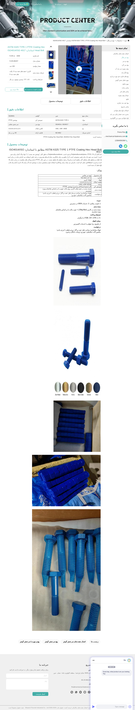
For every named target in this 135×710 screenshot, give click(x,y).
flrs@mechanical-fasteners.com (113, 136)
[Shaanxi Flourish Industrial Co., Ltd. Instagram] (84, 693)
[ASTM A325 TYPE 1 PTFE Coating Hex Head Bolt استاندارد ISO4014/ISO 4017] (80, 69)
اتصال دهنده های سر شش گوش (74, 642)
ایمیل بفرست (40, 694)
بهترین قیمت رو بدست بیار (32, 89)
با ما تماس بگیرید (36, 4)
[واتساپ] (125, 146)
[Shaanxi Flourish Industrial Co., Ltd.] (129, 4)
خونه (65, 4)
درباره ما (58, 4)
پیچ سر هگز (110, 40)
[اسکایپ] (121, 146)
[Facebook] (89, 693)
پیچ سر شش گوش (51, 642)
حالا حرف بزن (21, 4)
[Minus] (93, 660)
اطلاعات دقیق (85, 101)
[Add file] (129, 706)
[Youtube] (80, 693)
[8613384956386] (76, 693)
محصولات (49, 4)
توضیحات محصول (56, 101)
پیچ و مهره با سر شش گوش (29, 642)
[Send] (93, 706)
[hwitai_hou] (71, 693)
